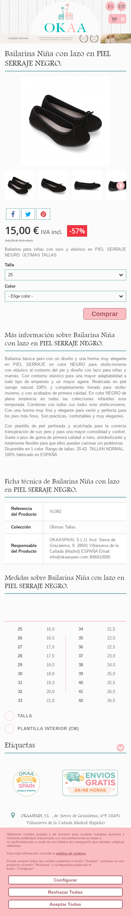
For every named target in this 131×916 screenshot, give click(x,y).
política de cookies (71, 853)
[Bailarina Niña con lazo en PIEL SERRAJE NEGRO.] (20, 185)
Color (11, 286)
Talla (10, 264)
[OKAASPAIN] (65, 16)
